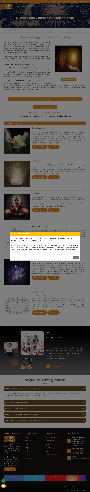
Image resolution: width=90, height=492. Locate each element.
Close (76, 257)
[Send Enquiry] (3, 486)
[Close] (78, 233)
